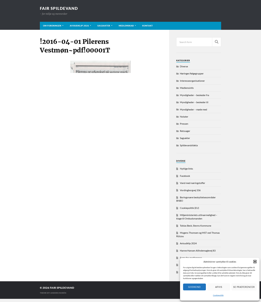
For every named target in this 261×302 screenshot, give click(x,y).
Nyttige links (186, 168)
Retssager (185, 130)
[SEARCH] (216, 42)
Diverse (184, 66)
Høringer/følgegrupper (192, 73)
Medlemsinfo (187, 87)
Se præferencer (244, 287)
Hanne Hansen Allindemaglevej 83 (198, 250)
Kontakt (147, 25)
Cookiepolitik (218, 295)
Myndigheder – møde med (193, 109)
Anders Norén (58, 293)
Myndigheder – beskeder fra (194, 95)
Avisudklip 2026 (79, 25)
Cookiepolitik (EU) (189, 207)
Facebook (185, 175)
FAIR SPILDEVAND (59, 8)
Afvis (218, 287)
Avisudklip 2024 (188, 243)
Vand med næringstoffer (192, 182)
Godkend (194, 287)
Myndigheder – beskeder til (194, 102)
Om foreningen (52, 25)
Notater (184, 116)
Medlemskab (126, 25)
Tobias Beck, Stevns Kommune (195, 225)
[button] (254, 261)
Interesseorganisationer (192, 80)
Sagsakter (103, 25)
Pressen (184, 123)
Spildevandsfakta (189, 145)
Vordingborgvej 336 (190, 190)
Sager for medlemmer (191, 257)
